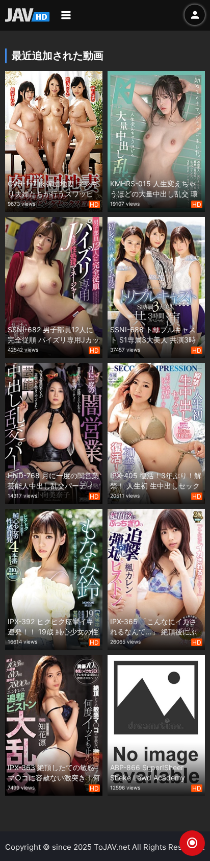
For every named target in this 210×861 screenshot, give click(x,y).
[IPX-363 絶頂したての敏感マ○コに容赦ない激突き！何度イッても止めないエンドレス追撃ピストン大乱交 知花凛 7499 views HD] (53, 724)
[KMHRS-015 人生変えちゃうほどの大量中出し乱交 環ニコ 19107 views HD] (156, 140)
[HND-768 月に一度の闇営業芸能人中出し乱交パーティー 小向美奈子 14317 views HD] (53, 432)
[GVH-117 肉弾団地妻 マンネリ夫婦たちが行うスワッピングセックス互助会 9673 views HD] (53, 140)
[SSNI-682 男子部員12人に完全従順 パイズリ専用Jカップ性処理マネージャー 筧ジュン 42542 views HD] (53, 286)
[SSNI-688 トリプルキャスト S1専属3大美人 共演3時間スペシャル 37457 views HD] (156, 286)
